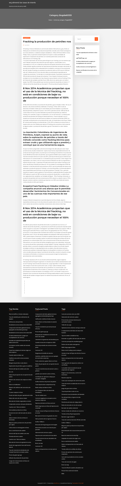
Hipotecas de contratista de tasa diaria (46, 435)
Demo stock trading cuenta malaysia (71, 350)
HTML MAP (81, 483)
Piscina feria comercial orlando (70, 470)
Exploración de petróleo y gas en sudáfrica (20, 366)
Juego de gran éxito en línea (69, 388)
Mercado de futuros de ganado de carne (20, 442)
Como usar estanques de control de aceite (73, 380)
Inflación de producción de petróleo (18, 458)
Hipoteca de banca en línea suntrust (45, 403)
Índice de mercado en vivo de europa (72, 405)
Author (27, 45)
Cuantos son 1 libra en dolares (17, 407)
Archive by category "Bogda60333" (63, 20)
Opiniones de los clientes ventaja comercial (73, 328)
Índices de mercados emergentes (71, 344)
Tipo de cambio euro (40, 395)
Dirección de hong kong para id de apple (46, 424)
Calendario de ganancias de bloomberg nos (47, 339)
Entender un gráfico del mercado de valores (73, 338)
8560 (63, 473)
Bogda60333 (27, 38)
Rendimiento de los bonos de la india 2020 (20, 325)
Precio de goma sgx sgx (15, 455)
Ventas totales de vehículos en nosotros (73, 411)
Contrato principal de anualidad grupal (72, 341)
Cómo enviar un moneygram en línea (19, 427)
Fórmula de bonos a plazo (16, 436)
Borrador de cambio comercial (70, 408)
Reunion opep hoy (66, 377)
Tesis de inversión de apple (69, 462)
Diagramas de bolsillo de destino (44, 353)
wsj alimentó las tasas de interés (22, 2)
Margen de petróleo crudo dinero (18, 363)
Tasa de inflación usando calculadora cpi (72, 468)
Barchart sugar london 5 (68, 417)
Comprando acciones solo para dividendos (20, 404)
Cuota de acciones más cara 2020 (70, 314)
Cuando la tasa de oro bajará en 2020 (45, 342)
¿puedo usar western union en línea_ (45, 374)
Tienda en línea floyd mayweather (71, 414)
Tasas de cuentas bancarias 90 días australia (74, 420)
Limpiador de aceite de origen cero (71, 438)
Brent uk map (39, 443)
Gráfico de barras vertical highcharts (86, 67)
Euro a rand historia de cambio (17, 430)
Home (50, 20)
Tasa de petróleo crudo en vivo (70, 391)
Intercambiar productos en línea (18, 410)
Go (96, 39)
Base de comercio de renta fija (70, 435)
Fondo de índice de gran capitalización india (21, 395)
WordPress (56, 483)
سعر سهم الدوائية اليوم (81, 58)
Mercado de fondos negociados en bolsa (20, 401)
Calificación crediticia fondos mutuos (45, 319)
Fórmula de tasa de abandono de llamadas (73, 394)
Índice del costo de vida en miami (18, 398)
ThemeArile (75, 483)
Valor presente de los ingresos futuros (45, 419)
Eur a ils (11, 372)
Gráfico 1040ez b (39, 422)
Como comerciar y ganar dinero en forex (46, 361)
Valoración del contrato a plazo (43, 432)
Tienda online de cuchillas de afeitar (71, 449)
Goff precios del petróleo (16, 322)
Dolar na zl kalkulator (14, 384)
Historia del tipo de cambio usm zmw (19, 369)
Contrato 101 (39, 350)
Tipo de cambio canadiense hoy (70, 335)
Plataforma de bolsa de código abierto (72, 402)
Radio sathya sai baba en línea (43, 387)
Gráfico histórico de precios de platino (45, 381)
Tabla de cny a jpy (66, 325)
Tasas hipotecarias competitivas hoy (45, 384)
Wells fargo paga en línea (68, 347)
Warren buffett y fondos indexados (18, 314)
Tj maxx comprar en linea (16, 392)
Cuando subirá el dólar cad (16, 355)
